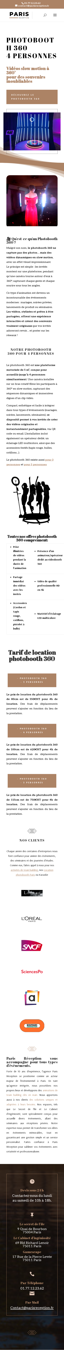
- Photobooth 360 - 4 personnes (32, 730)
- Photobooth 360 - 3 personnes (32, 680)
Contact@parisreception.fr (32, 1308)
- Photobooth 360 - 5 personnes (32, 780)
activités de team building (24, 870)
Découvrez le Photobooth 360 (25, 96)
